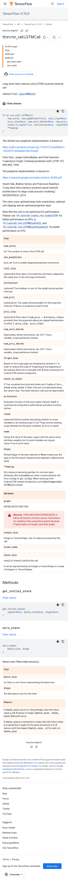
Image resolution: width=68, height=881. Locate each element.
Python (49, 24)
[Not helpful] (26, 30)
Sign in (60, 4)
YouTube (7, 814)
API (18, 24)
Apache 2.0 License (29, 766)
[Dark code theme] (57, 111)
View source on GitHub (21, 74)
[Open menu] (5, 4)
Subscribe (52, 866)
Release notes (10, 832)
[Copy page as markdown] (54, 37)
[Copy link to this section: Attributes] (17, 494)
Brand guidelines (11, 843)
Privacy (15, 859)
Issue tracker (9, 827)
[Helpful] (22, 30)
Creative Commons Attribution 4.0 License (25, 763)
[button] (34, 103)
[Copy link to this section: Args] (12, 238)
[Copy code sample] (62, 111)
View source (9, 597)
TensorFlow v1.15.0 (16, 14)
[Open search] (53, 4)
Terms (6, 859)
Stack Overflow (10, 837)
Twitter (6, 809)
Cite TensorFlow (11, 848)
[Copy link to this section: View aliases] (25, 103)
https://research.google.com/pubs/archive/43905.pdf (32, 177)
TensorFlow (8, 24)
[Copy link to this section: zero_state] (23, 628)
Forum (6, 798)
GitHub (6, 803)
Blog (5, 793)
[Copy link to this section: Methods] (21, 583)
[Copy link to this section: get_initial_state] (34, 591)
